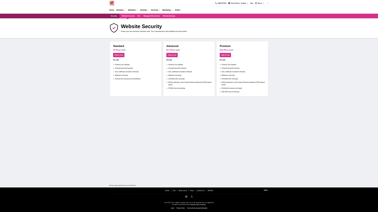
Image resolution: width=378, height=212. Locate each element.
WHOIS (210, 190)
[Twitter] (192, 197)
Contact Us (200, 190)
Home (167, 190)
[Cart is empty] (267, 3)
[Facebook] (186, 197)
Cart (174, 190)
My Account (183, 190)
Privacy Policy (181, 208)
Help (191, 190)
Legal (172, 208)
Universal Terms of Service (198, 204)
